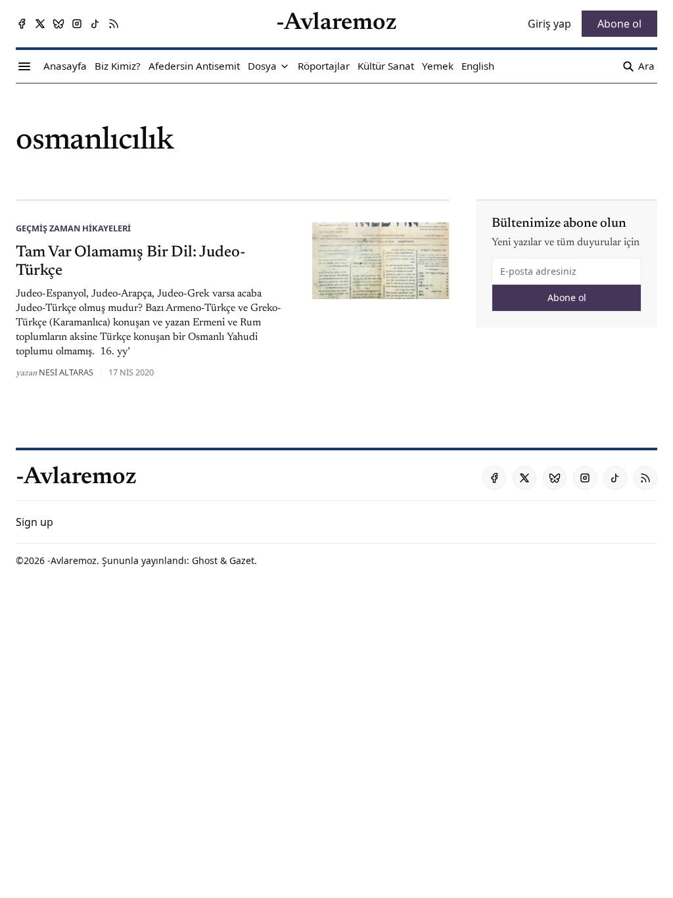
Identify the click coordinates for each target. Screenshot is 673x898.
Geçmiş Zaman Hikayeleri (73, 228)
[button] (262, 66)
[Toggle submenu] (284, 66)
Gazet (241, 560)
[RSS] (114, 24)
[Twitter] (40, 24)
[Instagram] (77, 24)
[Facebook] (22, 24)
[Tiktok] (95, 24)
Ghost (205, 560)
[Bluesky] (58, 24)
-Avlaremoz (72, 560)
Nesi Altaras (66, 372)
